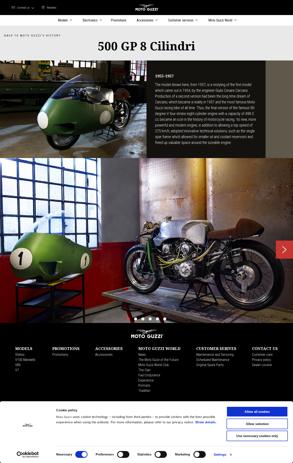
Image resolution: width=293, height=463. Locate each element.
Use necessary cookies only (257, 436)
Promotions (60, 355)
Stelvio (19, 355)
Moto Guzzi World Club (153, 365)
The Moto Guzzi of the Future (158, 360)
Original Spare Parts (210, 365)
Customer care (262, 355)
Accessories (104, 355)
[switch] (123, 454)
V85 (18, 365)
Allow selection (257, 424)
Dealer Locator (262, 365)
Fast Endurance (149, 375)
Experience (146, 380)
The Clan (144, 370)
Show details (205, 422)
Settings (220, 454)
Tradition (144, 391)
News (142, 355)
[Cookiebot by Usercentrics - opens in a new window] (28, 454)
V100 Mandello (25, 360)
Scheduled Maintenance (213, 360)
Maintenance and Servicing (215, 355)
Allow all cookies (257, 411)
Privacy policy (261, 360)
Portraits (144, 385)
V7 (17, 370)
